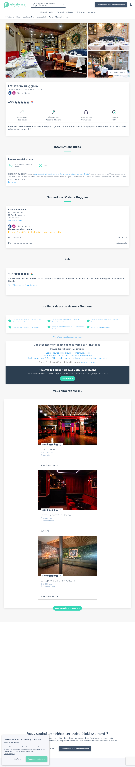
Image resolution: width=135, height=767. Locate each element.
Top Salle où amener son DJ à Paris (26, 327)
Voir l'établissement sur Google (22, 285)
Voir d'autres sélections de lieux (67, 337)
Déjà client (50, 749)
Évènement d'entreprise (86, 12)
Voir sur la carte (15, 220)
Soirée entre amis (46, 12)
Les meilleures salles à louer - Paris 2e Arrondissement (67, 355)
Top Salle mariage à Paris (100, 327)
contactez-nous (88, 362)
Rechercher (68, 378)
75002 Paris (13, 217)
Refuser (17, 759)
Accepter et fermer (36, 759)
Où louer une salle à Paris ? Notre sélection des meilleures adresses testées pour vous (67, 358)
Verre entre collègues (65, 12)
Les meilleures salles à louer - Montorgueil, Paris (68, 353)
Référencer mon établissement (111, 5)
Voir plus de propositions (67, 608)
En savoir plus (9, 754)
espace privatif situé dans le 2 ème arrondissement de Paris (61, 174)
